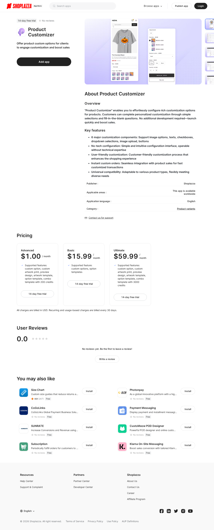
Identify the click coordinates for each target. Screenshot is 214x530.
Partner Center (82, 481)
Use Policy (112, 521)
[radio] (33, 338)
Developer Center (83, 487)
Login (201, 6)
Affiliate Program (136, 499)
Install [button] (89, 391)
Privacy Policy (95, 521)
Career (130, 493)
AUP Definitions (130, 521)
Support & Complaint (31, 487)
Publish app (181, 6)
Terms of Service (75, 521)
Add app (44, 61)
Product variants (186, 208)
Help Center (26, 481)
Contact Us (133, 487)
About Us (132, 481)
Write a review (107, 359)
